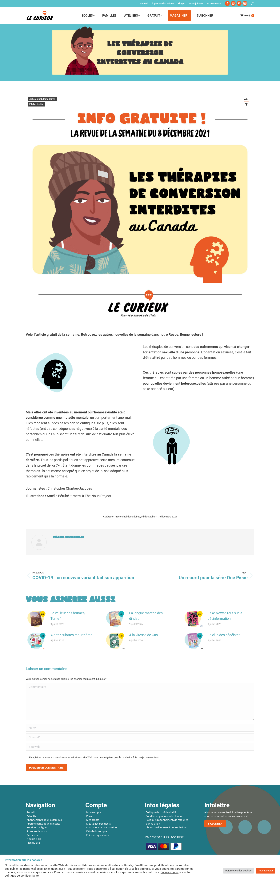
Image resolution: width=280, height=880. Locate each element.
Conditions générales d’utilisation (164, 816)
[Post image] (36, 619)
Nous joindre (34, 839)
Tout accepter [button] (265, 870)
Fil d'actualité (36, 104)
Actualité (32, 816)
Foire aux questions (97, 835)
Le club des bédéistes (224, 635)
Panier (90, 816)
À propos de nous (37, 831)
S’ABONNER (215, 823)
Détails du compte (96, 831)
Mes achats (92, 820)
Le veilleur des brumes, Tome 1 (67, 616)
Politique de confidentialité (161, 812)
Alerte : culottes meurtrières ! (72, 635)
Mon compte (93, 812)
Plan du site (33, 842)
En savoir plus (169, 872)
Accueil (30, 812)
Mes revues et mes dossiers (101, 827)
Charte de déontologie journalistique (166, 827)
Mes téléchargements (98, 823)
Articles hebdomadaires (42, 99)
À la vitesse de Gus (143, 635)
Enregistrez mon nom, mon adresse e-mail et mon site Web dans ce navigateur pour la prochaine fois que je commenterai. (94, 757)
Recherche (32, 835)
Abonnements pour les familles (44, 820)
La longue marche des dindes (146, 616)
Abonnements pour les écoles (43, 823)
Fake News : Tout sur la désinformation (225, 616)
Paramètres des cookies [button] (238, 870)
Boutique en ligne (36, 827)
